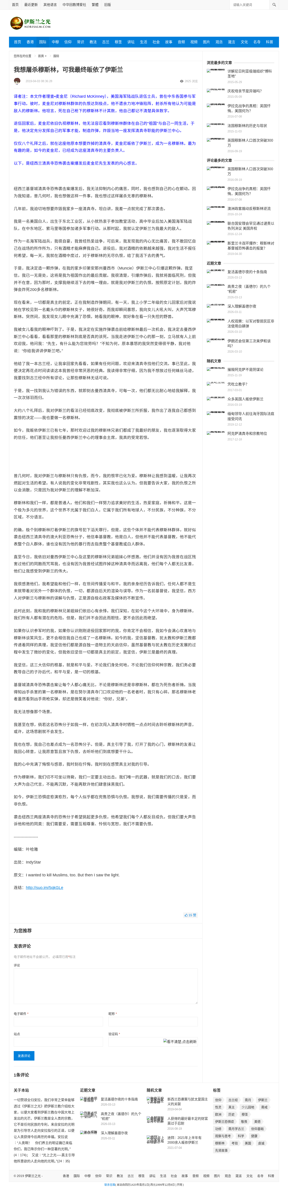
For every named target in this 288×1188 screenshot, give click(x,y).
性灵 (218, 1107)
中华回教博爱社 (74, 5)
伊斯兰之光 (33, 1176)
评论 (17, 965)
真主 (231, 1107)
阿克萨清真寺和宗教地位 (247, 433)
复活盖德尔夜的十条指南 (247, 272)
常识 (80, 42)
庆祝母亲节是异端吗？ (245, 91)
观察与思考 (223, 1136)
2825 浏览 (191, 81)
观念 (219, 42)
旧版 (107, 5)
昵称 (112, 1014)
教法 (93, 42)
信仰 (68, 42)
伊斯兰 (263, 1100)
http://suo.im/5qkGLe (44, 887)
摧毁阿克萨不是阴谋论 (245, 370)
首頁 (41, 56)
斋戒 (264, 1107)
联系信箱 (109, 1184)
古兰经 (233, 1100)
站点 (17, 1034)
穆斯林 (220, 1143)
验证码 (114, 1034)
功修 (218, 1129)
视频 (194, 42)
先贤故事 (221, 1150)
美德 (257, 1121)
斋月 (248, 1100)
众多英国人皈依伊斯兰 (245, 399)
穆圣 (118, 42)
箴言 (231, 42)
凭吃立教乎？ (238, 384)
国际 (42, 42)
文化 (244, 42)
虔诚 (261, 1143)
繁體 (95, 5)
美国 (248, 1143)
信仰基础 (257, 1129)
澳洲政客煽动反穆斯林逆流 (249, 209)
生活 (143, 42)
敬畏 (244, 1121)
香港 (30, 42)
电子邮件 (21, 1014)
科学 (241, 1136)
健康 (254, 1136)
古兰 (105, 42)
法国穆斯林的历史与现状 (247, 126)
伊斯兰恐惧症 (224, 1121)
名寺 (257, 42)
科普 (269, 42)
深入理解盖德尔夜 (241, 306)
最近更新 (31, 5)
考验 (235, 1143)
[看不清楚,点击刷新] (180, 1042)
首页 (15, 5)
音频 (181, 42)
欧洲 (218, 1114)
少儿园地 (248, 1107)
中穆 (55, 42)
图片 (206, 42)
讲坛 (131, 42)
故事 (168, 42)
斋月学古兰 (236, 1129)
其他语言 (50, 5)
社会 (156, 42)
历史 (231, 1114)
